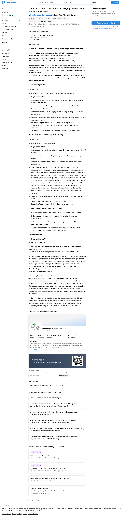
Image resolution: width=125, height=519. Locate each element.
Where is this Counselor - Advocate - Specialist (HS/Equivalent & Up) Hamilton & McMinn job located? (53, 413)
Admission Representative (39, 488)
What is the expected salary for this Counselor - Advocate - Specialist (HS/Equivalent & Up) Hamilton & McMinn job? (54, 438)
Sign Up (116, 2)
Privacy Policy (112, 28)
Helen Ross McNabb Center (38, 24)
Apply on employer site (105, 23)
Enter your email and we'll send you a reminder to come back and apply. (48, 371)
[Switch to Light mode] (121, 2)
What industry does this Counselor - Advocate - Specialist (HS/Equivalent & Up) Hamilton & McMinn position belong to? (56, 429)
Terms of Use (102, 28)
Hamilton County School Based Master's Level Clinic (48, 468)
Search (94, 2)
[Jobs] (9, 2)
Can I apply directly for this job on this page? (45, 398)
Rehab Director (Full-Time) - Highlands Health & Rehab (49, 478)
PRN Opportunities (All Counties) (41, 455)
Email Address (96, 16)
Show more (33, 349)
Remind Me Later (63, 375)
